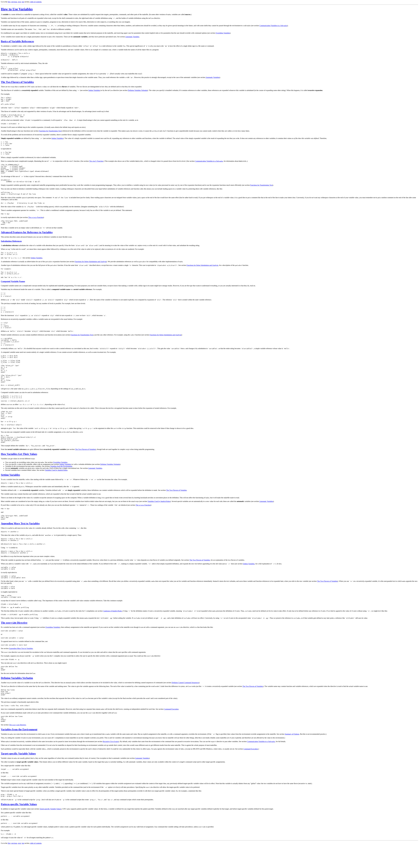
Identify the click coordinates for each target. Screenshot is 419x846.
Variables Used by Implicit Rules (56, 470)
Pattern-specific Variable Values (19, 804)
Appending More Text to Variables (20, 523)
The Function (96, 161)
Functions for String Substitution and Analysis (90, 261)
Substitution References (11, 241)
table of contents (35, 2)
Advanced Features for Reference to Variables (27, 232)
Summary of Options (292, 734)
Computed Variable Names (13, 281)
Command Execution (171, 709)
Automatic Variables (132, 37)
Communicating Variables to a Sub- (273, 25)
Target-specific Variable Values (18, 753)
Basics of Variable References (17, 41)
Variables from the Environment (61, 466)
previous (14, 2)
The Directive (14, 622)
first (9, 2)
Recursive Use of (111, 741)
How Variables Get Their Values (19, 454)
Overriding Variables (223, 33)
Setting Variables (94, 90)
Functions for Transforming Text (50, 131)
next (19, 2)
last (23, 2)
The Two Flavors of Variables (17, 82)
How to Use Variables (17, 9)
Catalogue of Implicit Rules (112, 611)
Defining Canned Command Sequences (185, 683)
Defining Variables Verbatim (137, 90)
